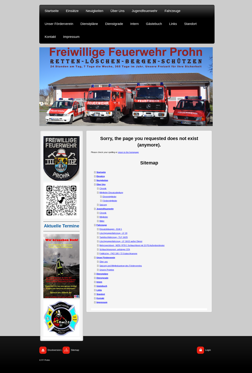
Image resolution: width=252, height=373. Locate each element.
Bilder (101, 221)
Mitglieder (103, 217)
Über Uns (101, 184)
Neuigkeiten (102, 180)
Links (99, 290)
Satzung (103, 205)
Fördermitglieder (110, 201)
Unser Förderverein (105, 257)
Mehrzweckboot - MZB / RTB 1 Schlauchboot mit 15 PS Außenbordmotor (132, 245)
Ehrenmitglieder (109, 196)
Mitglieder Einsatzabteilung (111, 192)
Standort (100, 294)
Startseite (101, 172)
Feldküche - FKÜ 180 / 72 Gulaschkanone (118, 253)
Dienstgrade (102, 278)
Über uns (103, 261)
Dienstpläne (102, 274)
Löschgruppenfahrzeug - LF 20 (113, 233)
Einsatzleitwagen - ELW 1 (110, 229)
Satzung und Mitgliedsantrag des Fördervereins (120, 266)
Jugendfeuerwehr (105, 209)
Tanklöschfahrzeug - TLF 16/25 (113, 237)
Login (208, 350)
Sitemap (75, 350)
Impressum (101, 302)
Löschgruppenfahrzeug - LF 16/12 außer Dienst (120, 241)
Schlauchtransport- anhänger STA (114, 249)
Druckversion (54, 350)
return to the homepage (128, 152)
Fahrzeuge (101, 225)
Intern (99, 282)
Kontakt (100, 298)
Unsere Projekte (106, 270)
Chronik (102, 188)
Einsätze (100, 176)
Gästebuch (101, 286)
